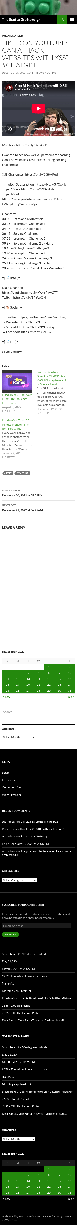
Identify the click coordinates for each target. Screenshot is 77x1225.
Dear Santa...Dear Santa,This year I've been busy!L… (34, 1020)
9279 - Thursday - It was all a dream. (25, 976)
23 (59, 684)
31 (69, 690)
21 (38, 684)
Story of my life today (33, 836)
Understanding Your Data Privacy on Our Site (26, 1216)
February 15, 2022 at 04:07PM (29, 843)
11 (7, 678)
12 (17, 678)
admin (31, 72)
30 (59, 690)
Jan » (71, 696)
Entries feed (9, 780)
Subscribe (10, 934)
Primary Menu (72, 19)
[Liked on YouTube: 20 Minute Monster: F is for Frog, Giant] (19, 438)
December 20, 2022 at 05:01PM (22, 493)
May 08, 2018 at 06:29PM (18, 968)
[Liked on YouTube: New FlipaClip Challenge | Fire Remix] (17, 381)
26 (17, 690)
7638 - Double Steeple (16, 1005)
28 (38, 690)
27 (28, 690)
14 (38, 678)
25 (7, 690)
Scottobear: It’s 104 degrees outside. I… (26, 954)
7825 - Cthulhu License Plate (20, 1013)
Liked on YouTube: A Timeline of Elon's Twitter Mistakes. (37, 998)
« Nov (6, 696)
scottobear (9, 821)
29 (49, 690)
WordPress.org (11, 794)
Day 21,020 (9, 961)
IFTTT (9, 473)
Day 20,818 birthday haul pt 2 (39, 821)
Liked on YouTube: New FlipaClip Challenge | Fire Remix (17, 399)
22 (49, 684)
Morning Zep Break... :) (16, 991)
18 (7, 684)
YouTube (22, 473)
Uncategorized (12, 35)
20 (28, 684)
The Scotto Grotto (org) (21, 19)
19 (17, 684)
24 (69, 684)
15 (49, 678)
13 (28, 678)
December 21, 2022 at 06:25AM (22, 508)
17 (69, 678)
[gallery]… (8, 983)
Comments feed (12, 787)
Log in (6, 772)
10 (69, 672)
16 (59, 678)
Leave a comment (48, 72)
